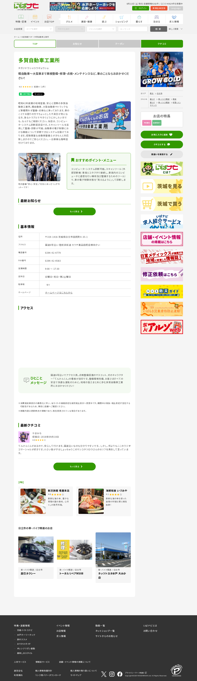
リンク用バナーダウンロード (48, 675)
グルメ (69, 21)
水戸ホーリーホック (26, 634)
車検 (174, 99)
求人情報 (174, 21)
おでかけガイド (24, 643)
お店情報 (61, 630)
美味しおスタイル (25, 653)
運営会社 (18, 670)
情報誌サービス (43, 661)
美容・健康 (86, 21)
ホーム (16, 37)
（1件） (43, 86)
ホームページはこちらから (59, 292)
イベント (35, 21)
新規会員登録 (159, 8)
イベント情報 (63, 625)
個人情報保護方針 (43, 670)
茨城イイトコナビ (24, 630)
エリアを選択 (32, 28)
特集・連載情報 (22, 625)
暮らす (139, 21)
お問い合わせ (150, 630)
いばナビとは (150, 625)
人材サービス (20, 661)
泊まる (156, 21)
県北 (152, 93)
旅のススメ (22, 639)
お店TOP (49, 21)
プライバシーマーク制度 (134, 672)
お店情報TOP (26, 37)
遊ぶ (104, 21)
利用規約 (18, 675)
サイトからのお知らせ (106, 636)
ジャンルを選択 (95, 28)
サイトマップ (75, 675)
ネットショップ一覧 (105, 630)
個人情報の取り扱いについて (83, 670)
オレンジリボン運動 (26, 648)
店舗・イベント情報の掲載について (75, 661)
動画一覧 (100, 625)
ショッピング (121, 21)
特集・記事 (21, 21)
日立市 (159, 93)
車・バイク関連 (164, 99)
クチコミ (162, 43)
